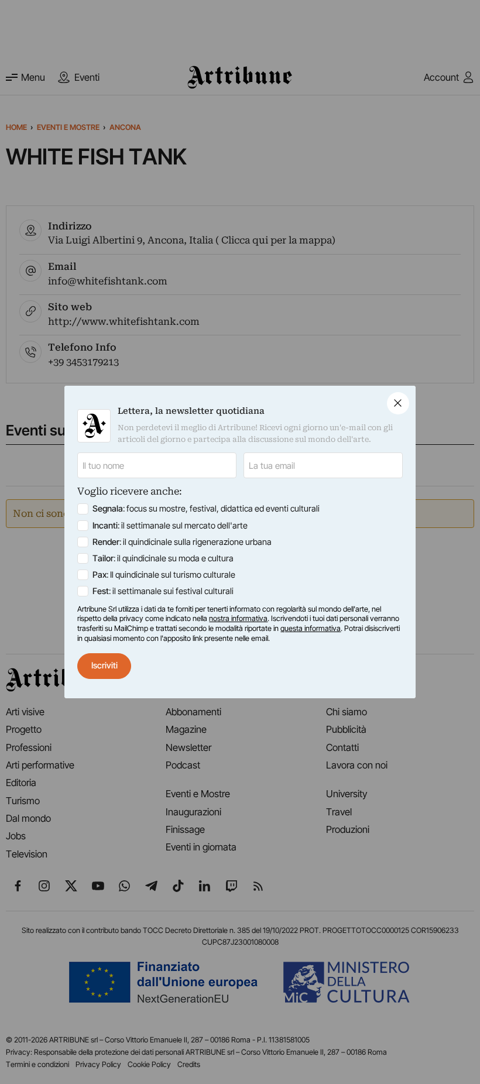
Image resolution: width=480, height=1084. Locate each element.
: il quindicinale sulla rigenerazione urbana (182, 542)
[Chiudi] (398, 403)
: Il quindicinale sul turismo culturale (163, 575)
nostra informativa (238, 618)
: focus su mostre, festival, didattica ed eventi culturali (206, 508)
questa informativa (310, 628)
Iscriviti (104, 665)
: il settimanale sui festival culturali (163, 591)
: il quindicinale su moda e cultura (163, 558)
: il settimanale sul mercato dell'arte (170, 525)
